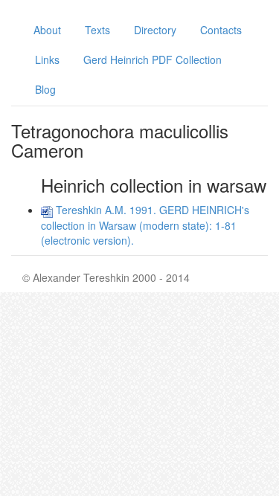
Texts (97, 29)
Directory (155, 29)
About (47, 29)
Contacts (221, 29)
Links (47, 59)
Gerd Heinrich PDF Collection (152, 59)
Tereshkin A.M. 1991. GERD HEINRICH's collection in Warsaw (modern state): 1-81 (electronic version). (145, 224)
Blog (45, 89)
